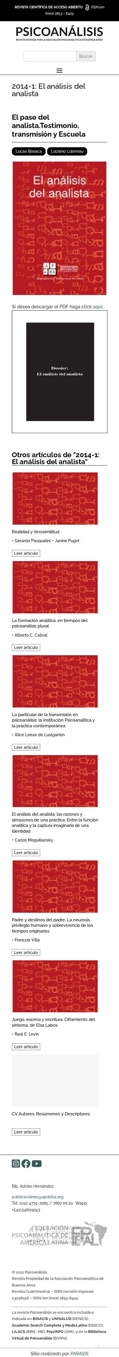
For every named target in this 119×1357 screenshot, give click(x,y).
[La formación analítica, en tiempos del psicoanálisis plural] (55, 586)
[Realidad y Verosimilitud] (55, 497)
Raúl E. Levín (27, 1034)
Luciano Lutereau (67, 151)
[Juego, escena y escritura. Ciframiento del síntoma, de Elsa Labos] (55, 985)
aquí (98, 306)
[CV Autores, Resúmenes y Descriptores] (55, 1079)
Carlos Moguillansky (34, 840)
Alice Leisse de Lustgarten (40, 734)
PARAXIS (79, 1353)
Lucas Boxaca (29, 151)
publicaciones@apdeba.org (38, 1197)
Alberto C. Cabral (31, 635)
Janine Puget (67, 540)
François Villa (27, 940)
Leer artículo (26, 553)
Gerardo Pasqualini (33, 540)
